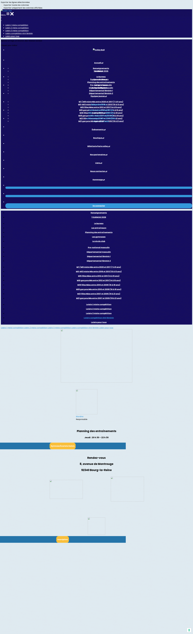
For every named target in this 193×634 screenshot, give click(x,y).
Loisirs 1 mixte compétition (16, 25)
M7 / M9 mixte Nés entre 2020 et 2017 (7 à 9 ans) (101, 101)
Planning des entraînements (101, 82)
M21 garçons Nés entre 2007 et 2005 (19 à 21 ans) (98, 298)
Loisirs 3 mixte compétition (17, 30)
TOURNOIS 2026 (98, 217)
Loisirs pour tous (12, 36)
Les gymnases (98, 237)
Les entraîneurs (98, 228)
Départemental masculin (99, 252)
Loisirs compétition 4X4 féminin (19, 33)
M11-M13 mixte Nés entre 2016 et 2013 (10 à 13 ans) (99, 271)
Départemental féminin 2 (101, 93)
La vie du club (98, 241)
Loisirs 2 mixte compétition (17, 28)
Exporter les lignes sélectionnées (15, 2)
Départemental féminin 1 (101, 90)
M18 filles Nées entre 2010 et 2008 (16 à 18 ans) (98, 285)
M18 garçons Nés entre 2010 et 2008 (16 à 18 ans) (98, 289)
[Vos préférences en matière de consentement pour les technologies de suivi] (189, 630)
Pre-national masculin (101, 85)
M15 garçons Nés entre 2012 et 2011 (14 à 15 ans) (99, 280)
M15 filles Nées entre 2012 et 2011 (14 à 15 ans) (101, 107)
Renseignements (101, 68)
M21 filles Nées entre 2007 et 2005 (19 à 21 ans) (98, 294)
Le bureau (101, 76)
